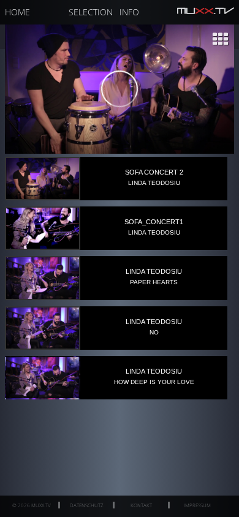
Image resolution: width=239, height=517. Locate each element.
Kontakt (141, 505)
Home (17, 12)
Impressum (197, 505)
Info (129, 12)
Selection (91, 12)
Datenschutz (87, 505)
